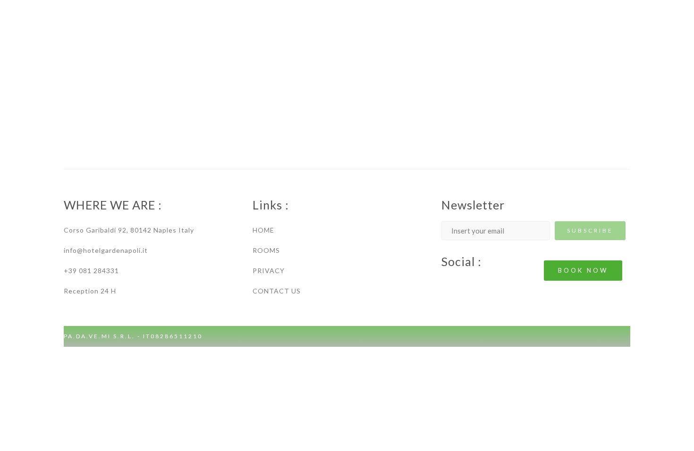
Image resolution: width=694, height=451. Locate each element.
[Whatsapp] (484, 282)
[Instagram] (465, 282)
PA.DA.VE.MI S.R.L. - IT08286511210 (133, 336)
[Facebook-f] (446, 282)
